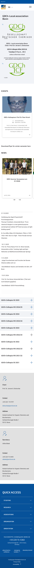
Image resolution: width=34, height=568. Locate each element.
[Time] (9, 122)
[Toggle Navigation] (30, 7)
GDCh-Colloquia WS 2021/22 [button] (11, 356)
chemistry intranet (27, 550)
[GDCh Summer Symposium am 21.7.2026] (29, 195)
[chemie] (3, 7)
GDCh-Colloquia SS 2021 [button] (10, 363)
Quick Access (11, 492)
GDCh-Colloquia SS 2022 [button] (10, 342)
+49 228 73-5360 (17, 540)
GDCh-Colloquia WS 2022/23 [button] (11, 335)
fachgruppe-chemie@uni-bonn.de (17, 537)
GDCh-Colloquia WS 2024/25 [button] (11, 307)
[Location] (9, 121)
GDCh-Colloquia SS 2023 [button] (10, 328)
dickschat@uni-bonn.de (9, 406)
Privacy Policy (17, 561)
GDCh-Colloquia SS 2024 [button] (10, 314)
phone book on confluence (6, 551)
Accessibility (16, 564)
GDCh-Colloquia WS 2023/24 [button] (11, 321)
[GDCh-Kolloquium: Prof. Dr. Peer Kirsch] (29, 135)
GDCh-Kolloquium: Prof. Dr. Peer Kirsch (17, 117)
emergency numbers (17, 551)
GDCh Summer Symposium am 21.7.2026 (17, 180)
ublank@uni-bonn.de (8, 459)
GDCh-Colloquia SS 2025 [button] (10, 300)
